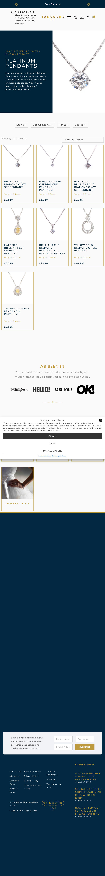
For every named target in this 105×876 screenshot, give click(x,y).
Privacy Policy (59, 456)
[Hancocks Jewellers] (52, 18)
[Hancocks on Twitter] (44, 803)
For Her (19, 51)
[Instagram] (61, 803)
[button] (101, 420)
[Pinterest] (55, 803)
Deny (52, 443)
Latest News (85, 764)
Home (8, 51)
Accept (53, 436)
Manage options (52, 451)
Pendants (32, 51)
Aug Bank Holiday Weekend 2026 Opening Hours (87, 776)
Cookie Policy (44, 456)
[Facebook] (50, 803)
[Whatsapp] (53, 808)
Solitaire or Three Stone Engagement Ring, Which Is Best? (88, 794)
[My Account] (88, 17)
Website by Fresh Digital (24, 810)
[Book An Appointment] (82, 17)
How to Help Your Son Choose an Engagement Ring (87, 810)
